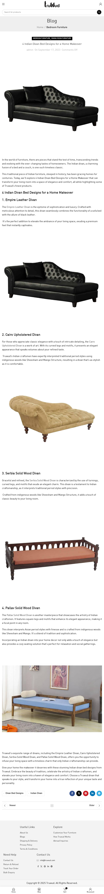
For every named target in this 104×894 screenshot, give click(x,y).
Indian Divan (36, 793)
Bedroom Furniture (56, 27)
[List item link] (52, 860)
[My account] (100, 4)
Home (40, 27)
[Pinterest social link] (85, 793)
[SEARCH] (99, 12)
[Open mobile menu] (3, 4)
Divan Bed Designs (14, 793)
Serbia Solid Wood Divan (42, 480)
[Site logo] (52, 4)
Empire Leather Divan (18, 207)
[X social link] (79, 793)
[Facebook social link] (72, 793)
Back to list (52, 805)
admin (30, 50)
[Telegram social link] (99, 793)
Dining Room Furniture (61, 38)
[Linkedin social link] (92, 793)
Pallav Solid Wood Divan (19, 615)
